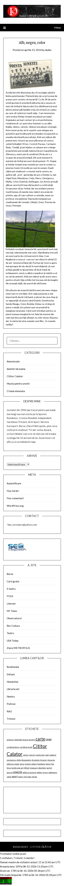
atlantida (18, 740)
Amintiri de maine (16, 368)
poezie (17, 772)
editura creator (13, 764)
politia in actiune (29, 772)
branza (25, 740)
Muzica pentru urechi (18, 383)
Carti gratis (13, 581)
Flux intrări (13, 490)
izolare (34, 764)
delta (19, 760)
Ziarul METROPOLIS (18, 647)
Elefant (11, 674)
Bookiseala (13, 666)
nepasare (34, 768)
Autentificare (14, 483)
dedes (48, 49)
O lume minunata (16, 391)
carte (40, 738)
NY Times (12, 610)
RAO (9, 711)
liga (52, 764)
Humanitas (12, 681)
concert (32, 755)
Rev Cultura (13, 625)
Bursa (10, 573)
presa (45, 772)
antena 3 (10, 740)
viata (29, 777)
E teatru (11, 588)
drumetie (36, 760)
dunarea (51, 760)
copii (47, 755)
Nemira (11, 696)
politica (40, 772)
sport (15, 776)
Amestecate (13, 361)
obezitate (42, 768)
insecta (28, 764)
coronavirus (11, 760)
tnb (25, 777)
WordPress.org (15, 505)
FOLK (10, 596)
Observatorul (14, 618)
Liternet (11, 603)
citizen (26, 755)
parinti (49, 768)
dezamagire (26, 760)
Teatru (10, 633)
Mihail (26, 768)
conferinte (40, 755)
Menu (57, 27)
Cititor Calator (15, 376)
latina (48, 764)
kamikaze (41, 764)
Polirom (11, 703)
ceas (49, 739)
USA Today (13, 640)
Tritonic (11, 718)
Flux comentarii (15, 498)
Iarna (22, 764)
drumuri (43, 760)
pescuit (10, 772)
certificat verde (26, 747)
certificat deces (13, 747)
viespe (34, 777)
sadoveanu (52, 772)
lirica (9, 768)
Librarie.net (13, 689)
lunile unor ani (17, 768)
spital (9, 777)
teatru (20, 777)
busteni (32, 740)
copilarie (52, 755)
